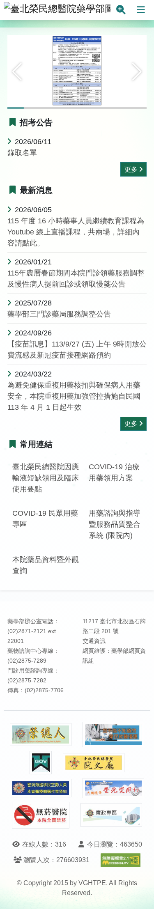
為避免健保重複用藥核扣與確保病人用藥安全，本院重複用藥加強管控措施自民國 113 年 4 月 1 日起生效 (73, 396)
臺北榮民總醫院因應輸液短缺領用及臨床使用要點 (45, 478)
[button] (17, 72)
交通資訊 (94, 641)
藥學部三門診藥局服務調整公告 (59, 314)
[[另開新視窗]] (77, 71)
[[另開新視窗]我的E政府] (41, 762)
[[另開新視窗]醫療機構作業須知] (40, 788)
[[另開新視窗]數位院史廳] (93, 762)
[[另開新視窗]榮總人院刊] (40, 734)
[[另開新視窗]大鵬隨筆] (113, 788)
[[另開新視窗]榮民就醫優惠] (113, 735)
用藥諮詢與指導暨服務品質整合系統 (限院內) (114, 524)
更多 (131, 169)
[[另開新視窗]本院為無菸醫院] (40, 815)
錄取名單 (22, 153)
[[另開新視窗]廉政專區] (111, 815)
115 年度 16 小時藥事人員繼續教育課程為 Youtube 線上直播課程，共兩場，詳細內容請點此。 (75, 232)
